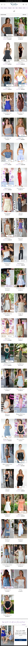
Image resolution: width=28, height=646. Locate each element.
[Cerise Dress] (20, 152)
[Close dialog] (26, 626)
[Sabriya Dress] (20, 503)
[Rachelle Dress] (7, 503)
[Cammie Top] (7, 152)
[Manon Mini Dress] (20, 378)
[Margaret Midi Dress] (20, 403)
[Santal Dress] (7, 528)
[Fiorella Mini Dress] (20, 277)
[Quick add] (2, 35)
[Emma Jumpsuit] (20, 252)
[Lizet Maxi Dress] (7, 378)
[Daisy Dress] (20, 227)
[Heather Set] (20, 327)
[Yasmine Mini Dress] (7, 604)
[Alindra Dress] (20, 26)
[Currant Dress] (7, 227)
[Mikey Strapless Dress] (7, 453)
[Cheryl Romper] (7, 202)
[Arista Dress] (20, 51)
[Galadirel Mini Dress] (7, 302)
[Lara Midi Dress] (20, 353)
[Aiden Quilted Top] (7, 26)
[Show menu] (1, 4)
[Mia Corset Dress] (20, 428)
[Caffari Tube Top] (7, 127)
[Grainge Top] (20, 302)
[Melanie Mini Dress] (7, 428)
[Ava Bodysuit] (20, 76)
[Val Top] (20, 578)
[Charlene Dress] (7, 177)
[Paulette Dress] (20, 478)
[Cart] (26, 4)
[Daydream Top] (7, 252)
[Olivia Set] (7, 478)
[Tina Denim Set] (7, 578)
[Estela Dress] (7, 277)
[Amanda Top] (7, 51)
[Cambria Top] (20, 127)
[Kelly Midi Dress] (7, 353)
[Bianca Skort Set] (20, 102)
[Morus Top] (20, 453)
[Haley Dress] (7, 327)
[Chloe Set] (20, 202)
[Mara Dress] (7, 403)
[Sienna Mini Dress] (20, 553)
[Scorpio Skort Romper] (7, 553)
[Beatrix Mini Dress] (7, 102)
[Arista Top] (7, 76)
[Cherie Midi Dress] (20, 177)
